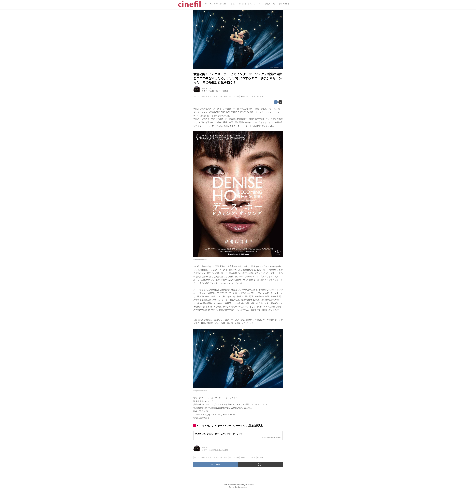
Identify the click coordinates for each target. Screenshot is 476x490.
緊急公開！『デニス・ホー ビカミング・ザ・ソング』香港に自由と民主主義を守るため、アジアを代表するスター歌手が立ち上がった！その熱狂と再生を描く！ (237, 78)
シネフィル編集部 (209, 91)
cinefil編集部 (223, 91)
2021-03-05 (206, 88)
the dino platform (241, 487)
